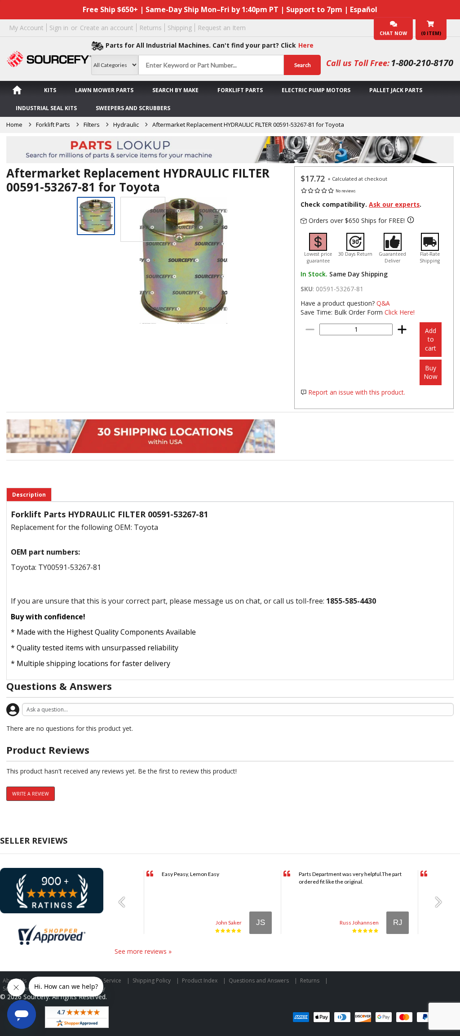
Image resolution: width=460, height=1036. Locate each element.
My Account (26, 27)
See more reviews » (143, 951)
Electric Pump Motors (316, 90)
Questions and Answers (259, 980)
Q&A (383, 303)
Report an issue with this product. (356, 392)
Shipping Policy (152, 980)
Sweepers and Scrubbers (133, 108)
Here (306, 45)
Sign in (58, 27)
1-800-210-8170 (422, 63)
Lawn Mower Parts (104, 90)
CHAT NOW (393, 33)
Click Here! (400, 312)
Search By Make (175, 90)
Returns (150, 27)
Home (14, 124)
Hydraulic (126, 124)
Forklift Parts (240, 90)
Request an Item (222, 27)
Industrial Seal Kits (46, 108)
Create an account (106, 27)
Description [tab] (29, 494)
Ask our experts (394, 204)
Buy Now (431, 372)
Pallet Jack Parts (395, 90)
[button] (125, 902)
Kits (50, 90)
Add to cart (430, 339)
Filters (92, 124)
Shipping (180, 27)
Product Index (199, 980)
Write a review (30, 794)
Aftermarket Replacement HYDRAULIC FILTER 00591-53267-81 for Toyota (248, 124)
